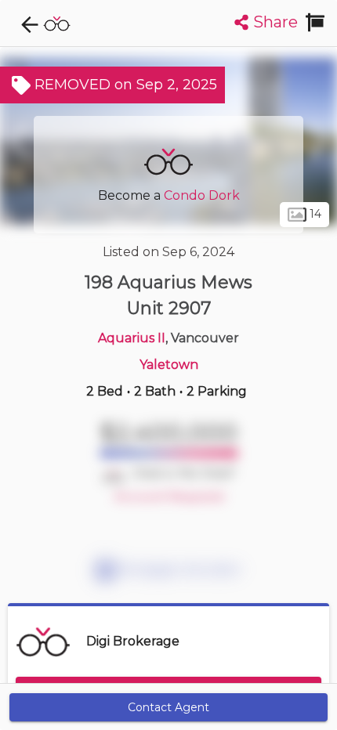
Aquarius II (131, 338)
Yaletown (169, 364)
